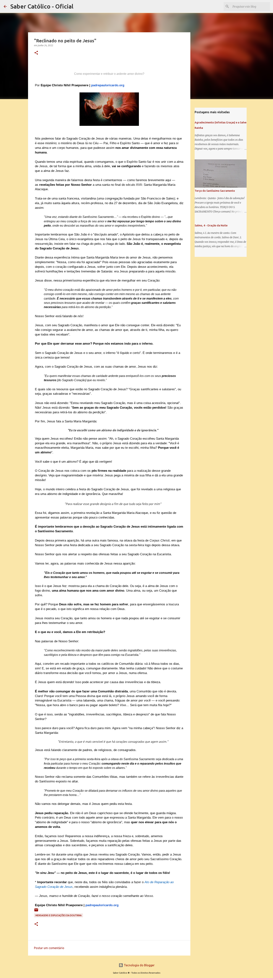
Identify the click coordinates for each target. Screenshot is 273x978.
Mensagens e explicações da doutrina (58, 915)
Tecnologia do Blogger (139, 965)
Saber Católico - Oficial (41, 6)
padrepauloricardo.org (107, 85)
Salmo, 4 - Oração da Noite (211, 225)
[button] (36, 52)
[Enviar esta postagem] (36, 911)
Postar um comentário (49, 948)
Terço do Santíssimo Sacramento (215, 190)
